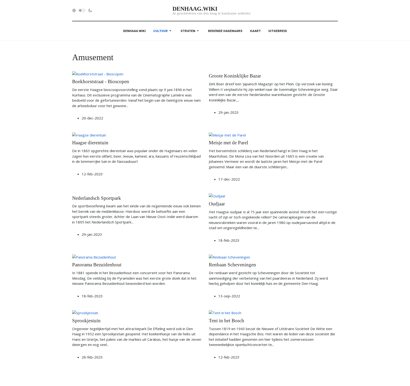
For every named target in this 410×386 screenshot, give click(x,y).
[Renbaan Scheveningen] (229, 256)
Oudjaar (217, 204)
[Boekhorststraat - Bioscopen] (97, 73)
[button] (163, 30)
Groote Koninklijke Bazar (235, 76)
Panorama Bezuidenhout (96, 265)
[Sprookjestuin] (85, 312)
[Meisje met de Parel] (227, 134)
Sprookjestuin (86, 320)
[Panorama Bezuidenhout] (94, 256)
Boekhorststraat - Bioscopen (100, 81)
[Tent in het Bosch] (225, 312)
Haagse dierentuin (90, 142)
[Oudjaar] (217, 195)
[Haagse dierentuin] (89, 134)
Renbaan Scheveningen (232, 265)
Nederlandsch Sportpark (96, 198)
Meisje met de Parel (228, 142)
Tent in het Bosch (226, 320)
